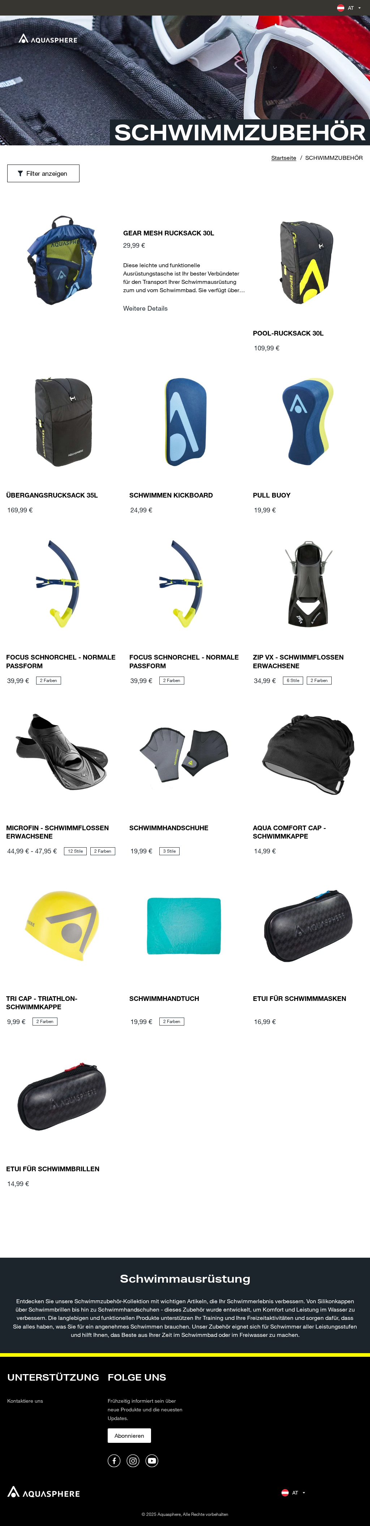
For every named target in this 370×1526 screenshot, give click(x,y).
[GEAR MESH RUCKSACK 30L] (61, 275)
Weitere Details (145, 308)
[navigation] (53, 1420)
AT (351, 8)
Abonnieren (129, 1435)
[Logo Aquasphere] (47, 38)
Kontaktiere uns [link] (25, 1401)
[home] (43, 1492)
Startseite (283, 157)
